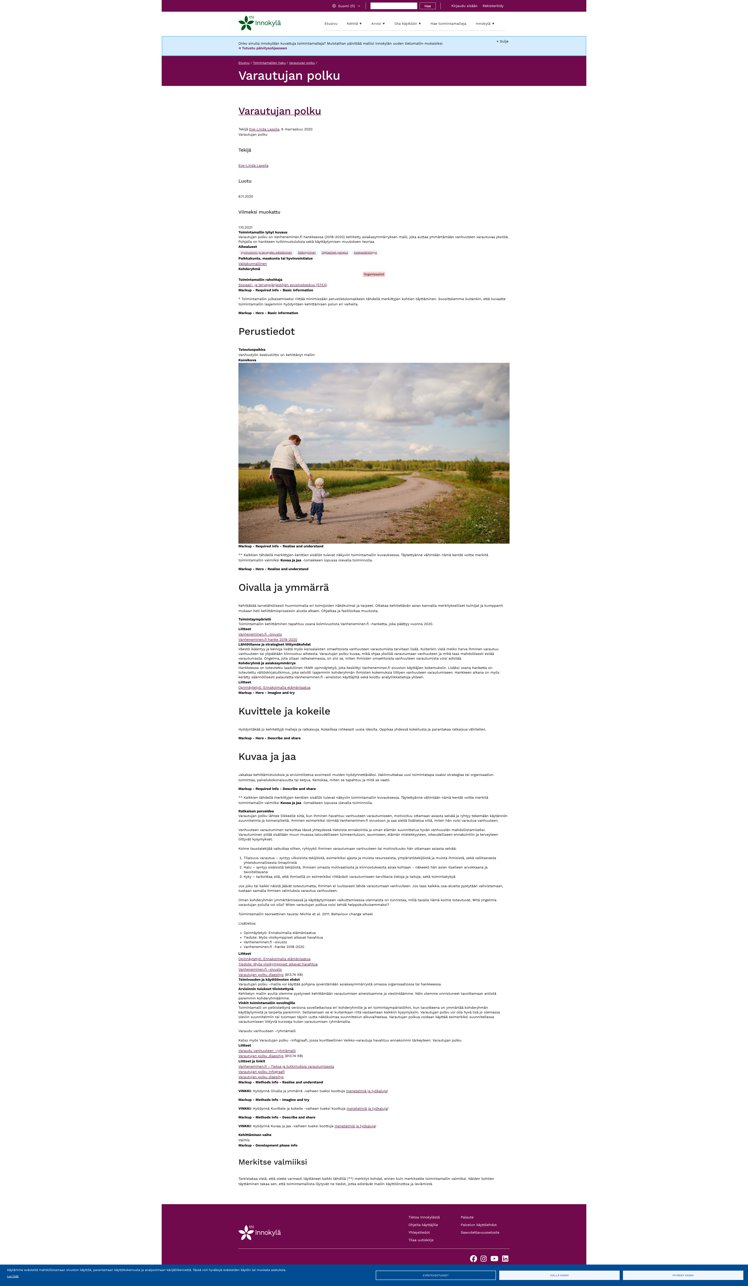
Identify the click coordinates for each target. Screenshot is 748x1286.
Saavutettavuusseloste (480, 1232)
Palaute (467, 1217)
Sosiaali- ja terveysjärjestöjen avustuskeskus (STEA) (282, 285)
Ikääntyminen (307, 252)
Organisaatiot (374, 274)
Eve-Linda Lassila (264, 129)
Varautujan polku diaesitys (261, 975)
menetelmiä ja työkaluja (366, 1091)
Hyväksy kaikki (683, 1275)
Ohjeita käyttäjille (423, 1225)
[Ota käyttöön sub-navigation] (422, 23)
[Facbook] (473, 1260)
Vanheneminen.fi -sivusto (260, 634)
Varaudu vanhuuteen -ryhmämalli (267, 1051)
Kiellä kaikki (559, 1275)
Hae (427, 6)
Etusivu (244, 63)
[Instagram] (484, 1260)
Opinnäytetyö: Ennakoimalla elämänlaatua (274, 687)
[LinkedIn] (505, 1260)
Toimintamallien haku (269, 63)
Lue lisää (13, 1276)
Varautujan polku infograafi (261, 1072)
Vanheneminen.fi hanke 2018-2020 (267, 640)
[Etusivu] (259, 24)
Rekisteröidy (493, 6)
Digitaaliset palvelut (335, 252)
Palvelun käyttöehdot (479, 1225)
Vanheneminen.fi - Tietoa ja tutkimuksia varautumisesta (286, 1066)
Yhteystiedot (419, 1232)
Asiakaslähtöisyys (365, 252)
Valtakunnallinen (252, 264)
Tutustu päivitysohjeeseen (264, 48)
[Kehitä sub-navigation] (363, 23)
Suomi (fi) (346, 6)
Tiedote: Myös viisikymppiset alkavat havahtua (278, 964)
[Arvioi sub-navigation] (386, 23)
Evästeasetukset (436, 1275)
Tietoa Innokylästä (424, 1217)
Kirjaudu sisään (464, 6)
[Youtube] (494, 1260)
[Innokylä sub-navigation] (496, 23)
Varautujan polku (302, 63)
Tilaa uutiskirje (421, 1240)
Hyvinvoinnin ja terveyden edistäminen (266, 252)
